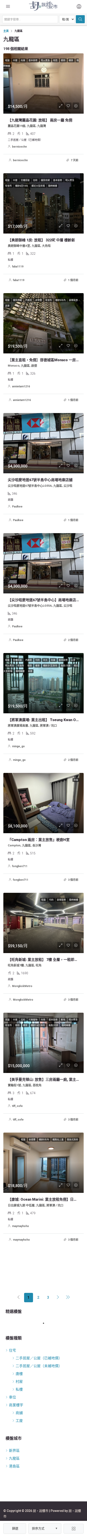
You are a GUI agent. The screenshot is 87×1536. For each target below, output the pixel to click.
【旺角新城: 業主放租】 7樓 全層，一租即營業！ (46, 960)
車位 (12, 1397)
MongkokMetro (22, 986)
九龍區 (14, 1458)
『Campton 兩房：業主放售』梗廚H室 (39, 840)
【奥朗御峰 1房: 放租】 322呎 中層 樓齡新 (41, 240)
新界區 (14, 1450)
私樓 (19, 1389)
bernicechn (19, 146)
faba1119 (17, 266)
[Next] (58, 1297)
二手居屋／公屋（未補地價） (39, 1366)
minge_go (18, 746)
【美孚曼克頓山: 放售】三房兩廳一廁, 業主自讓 (45, 1079)
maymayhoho (20, 1226)
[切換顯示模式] (74, 1529)
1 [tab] (46, 1323)
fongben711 (19, 866)
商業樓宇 (16, 1405)
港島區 (14, 1466)
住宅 (12, 1350)
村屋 (19, 1381)
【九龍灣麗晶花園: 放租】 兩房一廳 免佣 (40, 120)
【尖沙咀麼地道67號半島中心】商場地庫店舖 (44, 600)
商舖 (19, 1413)
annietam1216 (21, 386)
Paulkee (17, 506)
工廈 (19, 1421)
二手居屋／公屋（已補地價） (39, 1358)
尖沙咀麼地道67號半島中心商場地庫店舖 (40, 480)
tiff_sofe (17, 1106)
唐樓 (19, 1374)
